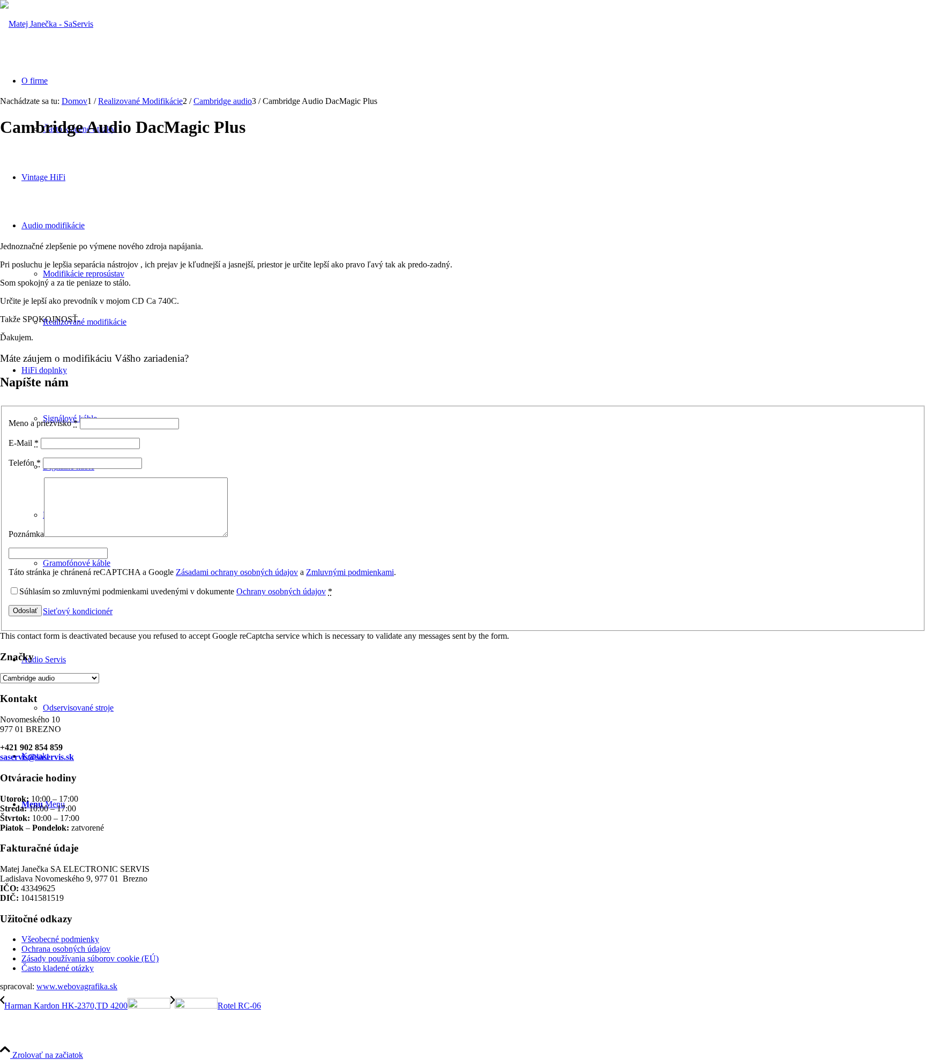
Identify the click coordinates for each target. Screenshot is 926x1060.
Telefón (25, 462)
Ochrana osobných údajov (65, 948)
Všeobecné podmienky (60, 939)
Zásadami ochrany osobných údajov (237, 572)
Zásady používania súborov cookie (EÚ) (90, 958)
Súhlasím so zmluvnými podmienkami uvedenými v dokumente (175, 591)
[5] (46, 23)
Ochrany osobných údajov (281, 591)
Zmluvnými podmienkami (350, 572)
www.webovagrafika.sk (76, 986)
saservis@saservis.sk (37, 757)
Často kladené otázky (57, 968)
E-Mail (24, 442)
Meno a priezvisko (43, 423)
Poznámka (26, 534)
